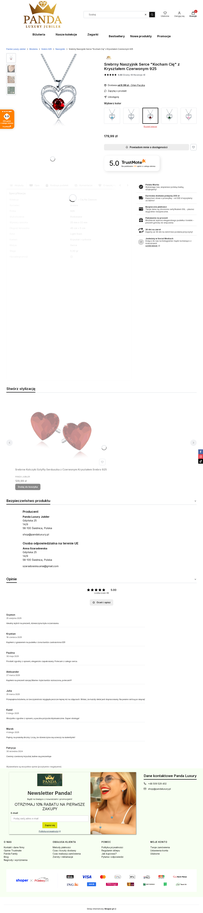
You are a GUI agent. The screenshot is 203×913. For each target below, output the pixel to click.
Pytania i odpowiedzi (112, 856)
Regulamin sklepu (111, 850)
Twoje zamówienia (160, 847)
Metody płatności (62, 847)
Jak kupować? (109, 853)
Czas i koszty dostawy (64, 850)
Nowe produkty (141, 36)
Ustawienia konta (159, 850)
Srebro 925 (46, 49)
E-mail (14, 812)
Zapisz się (50, 825)
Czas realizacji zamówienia (67, 853)
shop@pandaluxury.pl (36, 534)
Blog (6, 856)
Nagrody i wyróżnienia (15, 860)
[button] (152, 14)
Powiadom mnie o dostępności (148, 147)
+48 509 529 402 (157, 783)
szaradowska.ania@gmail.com (41, 566)
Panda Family (11, 853)
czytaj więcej (151, 245)
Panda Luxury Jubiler (16, 49)
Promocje (164, 36)
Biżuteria (39, 34)
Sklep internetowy (100, 909)
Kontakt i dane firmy (14, 847)
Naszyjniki (60, 49)
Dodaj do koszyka (28, 486)
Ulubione (155, 853)
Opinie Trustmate (13, 850)
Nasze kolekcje (66, 34)
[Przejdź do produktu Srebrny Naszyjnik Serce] (112, 116)
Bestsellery (117, 36)
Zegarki (92, 34)
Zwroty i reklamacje (63, 856)
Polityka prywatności (49, 831)
